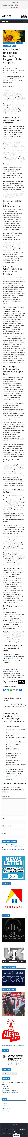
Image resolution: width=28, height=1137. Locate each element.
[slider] (13, 961)
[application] (14, 953)
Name (4, 818)
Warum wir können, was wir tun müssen (13, 699)
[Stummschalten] (22, 961)
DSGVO (3, 1094)
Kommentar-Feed (6, 1108)
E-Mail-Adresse (6, 826)
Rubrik (13, 45)
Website (4, 833)
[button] (14, 954)
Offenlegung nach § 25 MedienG (10, 1092)
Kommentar (6, 796)
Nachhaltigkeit (7, 45)
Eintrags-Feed (5, 1105)
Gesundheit (11, 42)
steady (11, 671)
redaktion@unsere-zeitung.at (9, 1090)
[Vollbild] (24, 961)
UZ (11, 66)
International (19, 42)
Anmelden (4, 1103)
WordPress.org (5, 1111)
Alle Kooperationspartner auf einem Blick (13, 1045)
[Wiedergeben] (3, 961)
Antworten (9, 779)
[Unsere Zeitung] (14, 15)
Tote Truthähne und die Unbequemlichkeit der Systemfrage (14, 705)
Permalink (23, 729)
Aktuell (5, 42)
